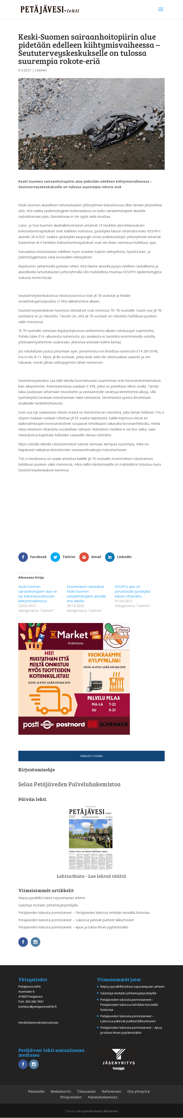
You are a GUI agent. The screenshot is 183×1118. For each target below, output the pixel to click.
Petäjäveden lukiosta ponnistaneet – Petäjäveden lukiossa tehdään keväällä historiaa (83, 912)
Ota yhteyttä (138, 1091)
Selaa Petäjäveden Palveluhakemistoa (69, 784)
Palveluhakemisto (102, 1097)
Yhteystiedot (71, 1097)
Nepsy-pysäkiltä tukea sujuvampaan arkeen (51, 897)
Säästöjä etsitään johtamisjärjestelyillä (48, 905)
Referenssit (111, 1091)
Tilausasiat (86, 1091)
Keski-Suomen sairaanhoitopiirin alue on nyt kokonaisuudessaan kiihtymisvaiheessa (37, 593)
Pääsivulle (36, 1091)
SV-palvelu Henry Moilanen (97, 1111)
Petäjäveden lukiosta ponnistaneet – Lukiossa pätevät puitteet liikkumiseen (76, 920)
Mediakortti (61, 1091)
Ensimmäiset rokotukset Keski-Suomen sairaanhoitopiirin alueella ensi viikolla (86, 593)
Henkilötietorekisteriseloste (38, 1022)
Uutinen (41, 70)
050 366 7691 (34, 1001)
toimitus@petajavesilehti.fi (37, 1006)
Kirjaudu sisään (91, 756)
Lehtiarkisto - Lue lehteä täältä (91, 876)
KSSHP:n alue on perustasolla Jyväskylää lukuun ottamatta (132, 591)
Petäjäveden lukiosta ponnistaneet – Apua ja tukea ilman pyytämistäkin (73, 927)
